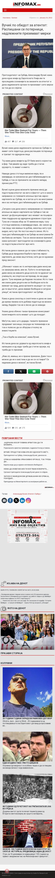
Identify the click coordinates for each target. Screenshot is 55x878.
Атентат (31, 494)
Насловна (6, 18)
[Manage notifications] (7, 871)
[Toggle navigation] (5, 10)
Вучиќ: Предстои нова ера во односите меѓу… (26, 452)
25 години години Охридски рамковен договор (27, 718)
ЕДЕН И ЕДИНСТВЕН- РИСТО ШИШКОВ (20, 763)
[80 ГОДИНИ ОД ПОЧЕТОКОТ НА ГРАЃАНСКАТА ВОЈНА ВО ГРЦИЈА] (27, 789)
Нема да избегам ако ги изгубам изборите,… (26, 469)
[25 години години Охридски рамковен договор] (27, 692)
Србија (37, 494)
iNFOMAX (10, 873)
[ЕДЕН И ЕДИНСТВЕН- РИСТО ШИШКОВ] (27, 746)
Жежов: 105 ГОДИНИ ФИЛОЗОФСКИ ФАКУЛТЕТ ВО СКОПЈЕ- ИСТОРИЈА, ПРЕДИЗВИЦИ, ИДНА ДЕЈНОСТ (27, 850)
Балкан (14, 18)
